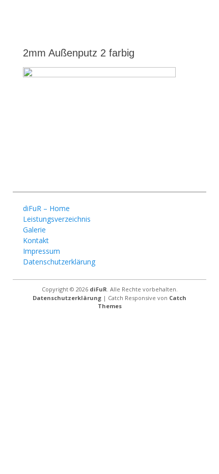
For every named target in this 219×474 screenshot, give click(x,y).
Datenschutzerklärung (59, 261)
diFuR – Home (46, 208)
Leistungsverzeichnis (57, 219)
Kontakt (36, 240)
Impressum (41, 251)
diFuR (98, 289)
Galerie (34, 229)
